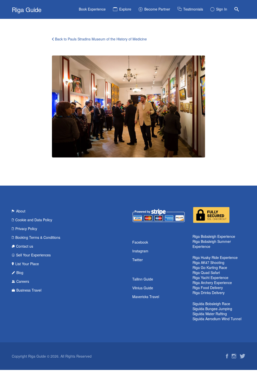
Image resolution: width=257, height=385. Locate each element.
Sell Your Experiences (33, 254)
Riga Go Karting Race (209, 267)
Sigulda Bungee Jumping (212, 308)
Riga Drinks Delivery (208, 292)
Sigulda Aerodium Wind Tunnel (216, 318)
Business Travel (28, 290)
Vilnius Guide (142, 287)
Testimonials (193, 9)
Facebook (140, 242)
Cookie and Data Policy (33, 219)
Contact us (24, 246)
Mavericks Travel (145, 296)
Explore (125, 9)
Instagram (140, 250)
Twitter (137, 259)
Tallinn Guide (142, 279)
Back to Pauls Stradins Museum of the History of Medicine (101, 38)
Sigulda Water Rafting (209, 313)
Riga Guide (26, 9)
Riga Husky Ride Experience (215, 257)
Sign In (221, 9)
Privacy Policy (26, 228)
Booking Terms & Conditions (37, 237)
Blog (19, 272)
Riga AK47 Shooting (208, 262)
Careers (22, 281)
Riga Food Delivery (207, 287)
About (20, 210)
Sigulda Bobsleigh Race (211, 303)
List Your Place (27, 263)
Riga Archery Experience (212, 282)
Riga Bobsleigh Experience (213, 236)
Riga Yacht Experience (210, 277)
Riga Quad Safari (206, 272)
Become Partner (157, 9)
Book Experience (92, 9)
